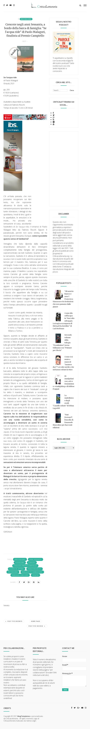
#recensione (26, 19)
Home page (35, 621)
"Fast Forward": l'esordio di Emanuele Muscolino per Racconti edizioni (63, 421)
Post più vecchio (36, 626)
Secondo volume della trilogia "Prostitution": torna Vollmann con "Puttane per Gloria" (62, 342)
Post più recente (15, 621)
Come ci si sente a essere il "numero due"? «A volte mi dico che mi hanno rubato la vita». (63, 363)
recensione (13, 572)
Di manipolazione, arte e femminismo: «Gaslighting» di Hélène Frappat (63, 382)
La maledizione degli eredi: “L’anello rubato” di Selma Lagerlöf (63, 401)
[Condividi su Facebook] (19, 582)
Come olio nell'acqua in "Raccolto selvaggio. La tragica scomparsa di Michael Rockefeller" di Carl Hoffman (63, 321)
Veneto (35, 575)
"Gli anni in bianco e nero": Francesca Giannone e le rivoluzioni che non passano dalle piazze (63, 299)
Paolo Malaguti (34, 569)
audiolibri (19, 562)
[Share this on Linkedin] (38, 582)
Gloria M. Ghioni (17, 569)
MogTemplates (23, 716)
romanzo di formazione (32, 572)
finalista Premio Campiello (25, 566)
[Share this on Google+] (29, 582)
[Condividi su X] (24, 582)
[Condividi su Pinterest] (34, 582)
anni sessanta (35, 559)
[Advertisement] (64, 169)
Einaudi (32, 562)
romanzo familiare (20, 575)
